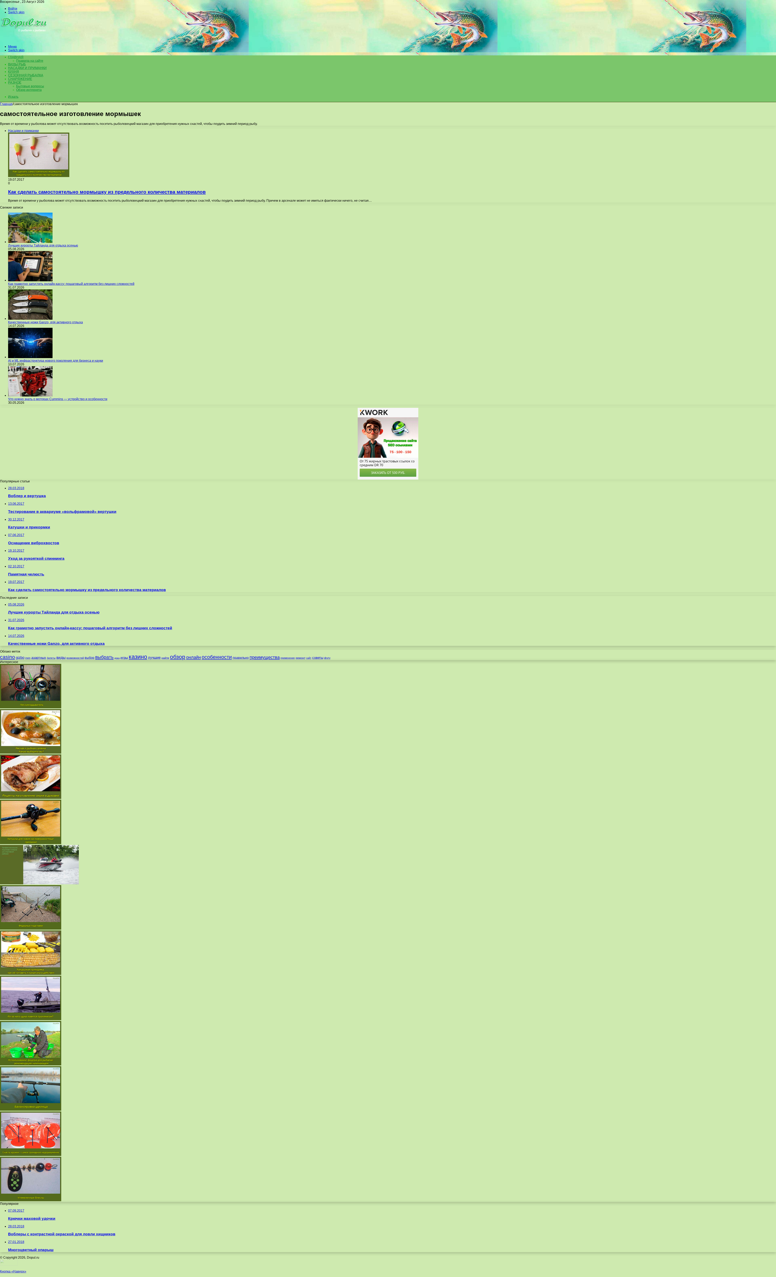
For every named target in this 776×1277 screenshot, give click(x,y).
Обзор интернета (29, 90)
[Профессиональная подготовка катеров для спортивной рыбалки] (39, 883)
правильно (241, 657)
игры (124, 658)
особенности (217, 657)
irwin (28, 658)
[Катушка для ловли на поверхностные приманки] (30, 843)
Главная (6, 104)
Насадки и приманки (27, 68)
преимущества (265, 657)
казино (138, 656)
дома (117, 658)
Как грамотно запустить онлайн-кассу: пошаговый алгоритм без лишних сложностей (71, 284)
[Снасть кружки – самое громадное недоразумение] (30, 1155)
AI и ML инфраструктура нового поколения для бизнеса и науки (55, 360)
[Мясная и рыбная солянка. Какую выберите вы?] (30, 752)
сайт (308, 658)
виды (61, 657)
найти (165, 657)
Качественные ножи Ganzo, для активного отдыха (45, 322)
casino (7, 657)
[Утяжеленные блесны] (30, 1200)
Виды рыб (17, 64)
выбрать (104, 657)
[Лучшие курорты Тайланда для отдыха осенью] (30, 242)
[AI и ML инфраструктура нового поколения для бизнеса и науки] (30, 357)
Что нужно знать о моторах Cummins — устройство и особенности (57, 399)
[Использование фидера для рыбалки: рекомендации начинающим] (30, 1064)
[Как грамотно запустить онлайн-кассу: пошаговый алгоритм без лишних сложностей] (30, 280)
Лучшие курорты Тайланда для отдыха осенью (43, 245)
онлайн (193, 657)
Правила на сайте (29, 60)
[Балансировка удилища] (30, 1109)
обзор (177, 657)
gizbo (20, 658)
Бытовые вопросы (30, 86)
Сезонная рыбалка (25, 75)
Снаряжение (20, 79)
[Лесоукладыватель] (30, 707)
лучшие (154, 658)
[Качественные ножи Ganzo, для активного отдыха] (30, 318)
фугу (327, 657)
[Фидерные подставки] (30, 928)
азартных (38, 658)
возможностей (75, 657)
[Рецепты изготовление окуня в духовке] (30, 797)
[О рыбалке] (24, 39)
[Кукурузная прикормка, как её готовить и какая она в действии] (30, 973)
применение (287, 658)
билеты (51, 658)
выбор (89, 657)
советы (317, 658)
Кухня (13, 71)
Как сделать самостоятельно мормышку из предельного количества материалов (107, 192)
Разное (14, 82)
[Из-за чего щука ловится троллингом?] (30, 1019)
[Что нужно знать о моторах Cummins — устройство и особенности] (30, 395)
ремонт (300, 657)
